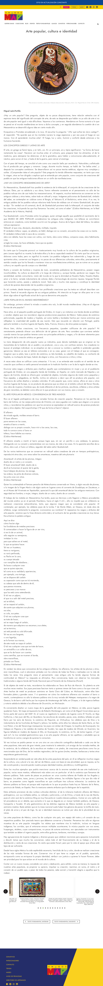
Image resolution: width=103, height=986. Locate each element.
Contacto (10, 965)
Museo (82, 7)
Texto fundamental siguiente (65, 921)
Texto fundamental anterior (37, 921)
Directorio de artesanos (16, 980)
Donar (66, 7)
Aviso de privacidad (14, 976)
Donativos (10, 957)
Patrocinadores (12, 961)
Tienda (74, 7)
